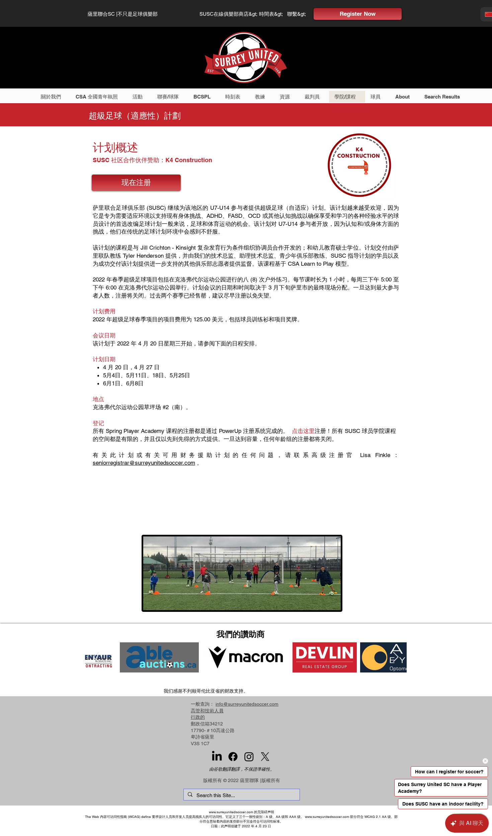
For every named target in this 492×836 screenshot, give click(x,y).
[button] (53, 97)
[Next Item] (396, 657)
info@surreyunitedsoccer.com (247, 704)
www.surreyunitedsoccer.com (231, 812)
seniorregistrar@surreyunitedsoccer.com (144, 462)
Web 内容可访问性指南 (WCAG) (116, 817)
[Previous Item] (96, 657)
